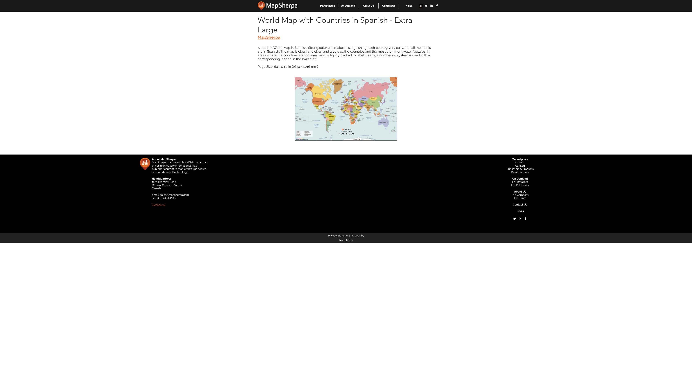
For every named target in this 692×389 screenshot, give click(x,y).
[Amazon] (421, 6)
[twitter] (426, 6)
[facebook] (437, 6)
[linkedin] (431, 6)
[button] (327, 5)
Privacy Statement (339, 235)
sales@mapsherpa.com (174, 194)
